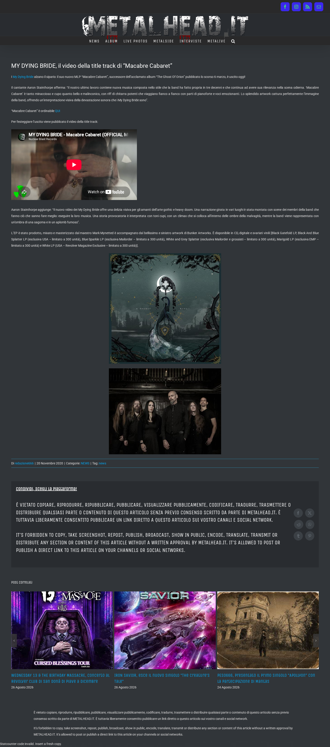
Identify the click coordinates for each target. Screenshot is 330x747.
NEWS (85, 463)
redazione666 (24, 463)
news (102, 463)
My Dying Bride (23, 77)
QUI (57, 111)
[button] (233, 40)
